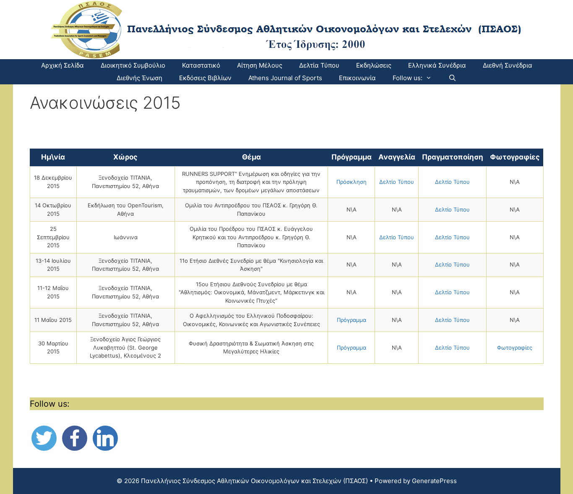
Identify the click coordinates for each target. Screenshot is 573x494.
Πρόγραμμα (351, 319)
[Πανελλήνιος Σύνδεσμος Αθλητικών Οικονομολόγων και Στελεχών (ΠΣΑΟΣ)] (287, 29)
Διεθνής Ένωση (139, 78)
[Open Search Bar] (452, 78)
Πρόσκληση (351, 181)
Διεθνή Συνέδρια (507, 65)
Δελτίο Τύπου (396, 181)
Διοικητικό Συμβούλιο (133, 65)
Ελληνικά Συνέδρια (437, 65)
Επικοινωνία (357, 78)
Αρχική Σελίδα (62, 65)
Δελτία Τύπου (319, 65)
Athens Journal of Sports (285, 78)
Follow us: (407, 78)
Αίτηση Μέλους (259, 65)
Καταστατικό (201, 65)
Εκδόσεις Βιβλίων (205, 78)
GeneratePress (434, 481)
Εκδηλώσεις (373, 65)
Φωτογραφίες (514, 347)
